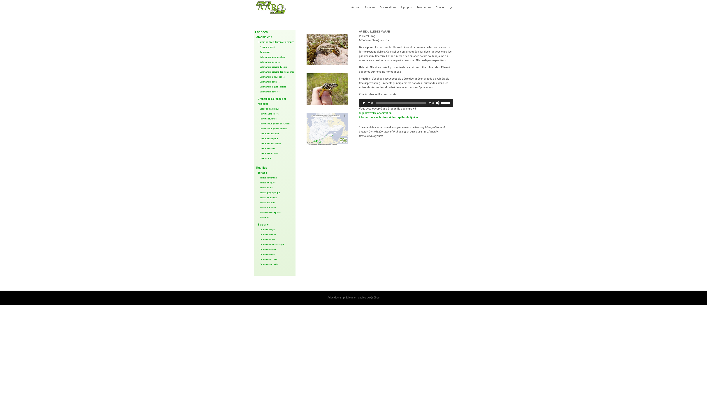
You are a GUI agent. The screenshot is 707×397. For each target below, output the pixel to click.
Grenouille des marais (270, 143)
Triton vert (265, 52)
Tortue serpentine (268, 178)
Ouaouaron (265, 158)
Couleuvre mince (268, 234)
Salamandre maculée (270, 62)
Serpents (263, 224)
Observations (388, 7)
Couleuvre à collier (269, 259)
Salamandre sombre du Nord (273, 67)
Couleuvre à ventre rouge (272, 244)
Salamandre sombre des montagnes (277, 72)
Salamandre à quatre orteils (273, 87)
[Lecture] (364, 103)
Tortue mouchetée (268, 197)
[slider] (446, 102)
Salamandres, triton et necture (276, 42)
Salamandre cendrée (269, 92)
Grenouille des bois (269, 134)
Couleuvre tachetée (269, 264)
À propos (406, 7)
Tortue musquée (267, 183)
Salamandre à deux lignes (272, 77)
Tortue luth (265, 217)
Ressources (423, 7)
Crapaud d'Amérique (269, 109)
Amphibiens (264, 37)
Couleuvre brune (268, 249)
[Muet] (438, 103)
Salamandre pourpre (269, 82)
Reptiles (261, 167)
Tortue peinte (266, 188)
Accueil (355, 7)
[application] (406, 103)
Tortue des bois (267, 202)
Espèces (370, 7)
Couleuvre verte (267, 254)
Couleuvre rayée (267, 229)
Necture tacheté (267, 47)
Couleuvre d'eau (267, 239)
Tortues (262, 172)
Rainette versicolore (269, 114)
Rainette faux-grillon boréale (273, 129)
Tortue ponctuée (268, 207)
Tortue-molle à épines (270, 212)
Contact (441, 7)
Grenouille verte (267, 148)
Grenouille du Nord (269, 153)
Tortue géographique (270, 193)
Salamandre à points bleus (272, 57)
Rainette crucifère (268, 119)
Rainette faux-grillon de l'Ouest (274, 124)
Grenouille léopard (269, 138)
